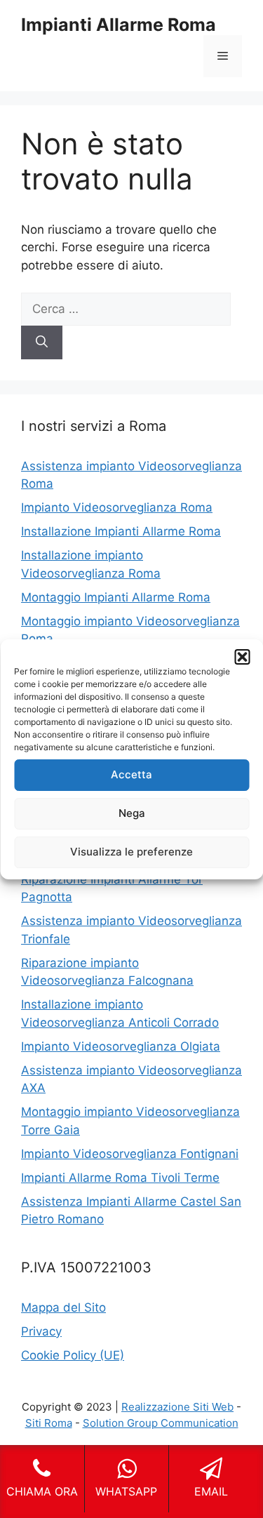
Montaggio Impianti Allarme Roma (115, 597)
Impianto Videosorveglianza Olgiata (120, 1046)
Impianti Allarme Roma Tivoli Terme (120, 1178)
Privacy (41, 1331)
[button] (242, 657)
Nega (132, 813)
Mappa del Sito (63, 1307)
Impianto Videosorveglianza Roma (117, 507)
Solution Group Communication (160, 1423)
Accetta (131, 774)
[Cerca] (41, 342)
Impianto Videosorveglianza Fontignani (129, 1154)
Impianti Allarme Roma (118, 24)
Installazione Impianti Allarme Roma (121, 531)
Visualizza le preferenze (131, 851)
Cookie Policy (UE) (72, 1355)
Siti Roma (48, 1423)
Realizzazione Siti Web (177, 1406)
